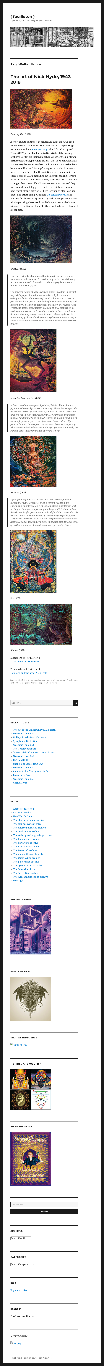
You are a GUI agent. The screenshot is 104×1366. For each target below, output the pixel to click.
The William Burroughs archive (30, 876)
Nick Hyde (73, 680)
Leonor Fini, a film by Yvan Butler (31, 771)
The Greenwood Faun (24, 748)
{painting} (50, 680)
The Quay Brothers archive (28, 865)
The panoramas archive (26, 861)
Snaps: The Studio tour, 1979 (28, 763)
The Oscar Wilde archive (26, 858)
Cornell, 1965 (20, 782)
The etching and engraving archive (32, 835)
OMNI (12, 683)
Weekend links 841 (23, 767)
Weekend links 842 (23, 756)
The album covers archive (27, 824)
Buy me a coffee (18, 1290)
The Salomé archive (24, 869)
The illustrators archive (26, 846)
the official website (57, 194)
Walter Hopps (37, 683)
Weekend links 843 (23, 745)
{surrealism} (61, 680)
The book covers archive (26, 831)
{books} (33, 680)
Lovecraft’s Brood (22, 775)
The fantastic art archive (25, 661)
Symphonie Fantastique (26, 741)
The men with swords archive (29, 854)
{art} (28, 680)
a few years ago (40, 149)
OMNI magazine (23, 683)
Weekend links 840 (23, 779)
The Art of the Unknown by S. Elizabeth (34, 729)
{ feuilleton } (22, 16)
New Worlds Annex (23, 816)
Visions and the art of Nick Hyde (29, 673)
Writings (18, 880)
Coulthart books (22, 812)
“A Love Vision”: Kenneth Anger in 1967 (34, 752)
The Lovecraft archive (25, 850)
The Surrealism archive (26, 873)
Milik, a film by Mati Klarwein (29, 737)
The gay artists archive (25, 842)
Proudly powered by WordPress (38, 1358)
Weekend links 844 (23, 733)
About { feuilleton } (23, 808)
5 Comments (51, 683)
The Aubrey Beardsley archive (29, 827)
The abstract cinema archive (28, 820)
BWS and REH (20, 760)
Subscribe (44, 1211)
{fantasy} (42, 680)
